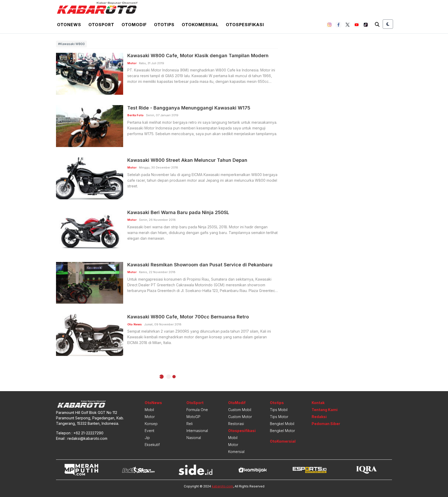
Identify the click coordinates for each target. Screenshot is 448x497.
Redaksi (319, 416)
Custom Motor (240, 416)
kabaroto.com (222, 486)
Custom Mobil (239, 409)
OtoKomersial (283, 441)
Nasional (193, 437)
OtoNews (153, 402)
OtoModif (237, 402)
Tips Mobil (279, 409)
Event (149, 430)
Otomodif (134, 24)
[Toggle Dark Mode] (388, 24)
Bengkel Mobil (282, 423)
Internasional (197, 430)
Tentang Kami (325, 409)
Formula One (197, 409)
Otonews (69, 24)
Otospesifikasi (245, 24)
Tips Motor (279, 416)
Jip (147, 437)
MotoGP (193, 416)
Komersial (236, 451)
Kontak (318, 402)
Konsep (151, 423)
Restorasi (236, 423)
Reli (189, 423)
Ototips (164, 24)
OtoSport (195, 402)
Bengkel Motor (282, 430)
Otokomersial (200, 24)
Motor (150, 416)
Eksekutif (152, 444)
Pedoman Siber (326, 423)
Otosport (101, 24)
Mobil (149, 409)
